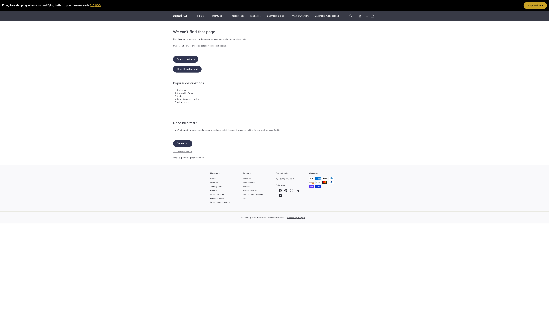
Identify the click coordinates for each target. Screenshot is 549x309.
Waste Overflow (300, 15)
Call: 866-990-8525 (182, 151)
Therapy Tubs (237, 15)
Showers (246, 186)
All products (183, 102)
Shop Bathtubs (535, 5)
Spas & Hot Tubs (185, 93)
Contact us (183, 143)
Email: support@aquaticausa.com (188, 158)
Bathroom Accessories (327, 15)
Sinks (179, 96)
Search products (186, 59)
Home (200, 15)
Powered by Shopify (296, 217)
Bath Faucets (248, 183)
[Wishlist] (367, 16)
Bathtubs (217, 15)
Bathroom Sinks (275, 15)
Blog (245, 198)
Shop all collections (187, 69)
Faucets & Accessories (188, 99)
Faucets (254, 15)
